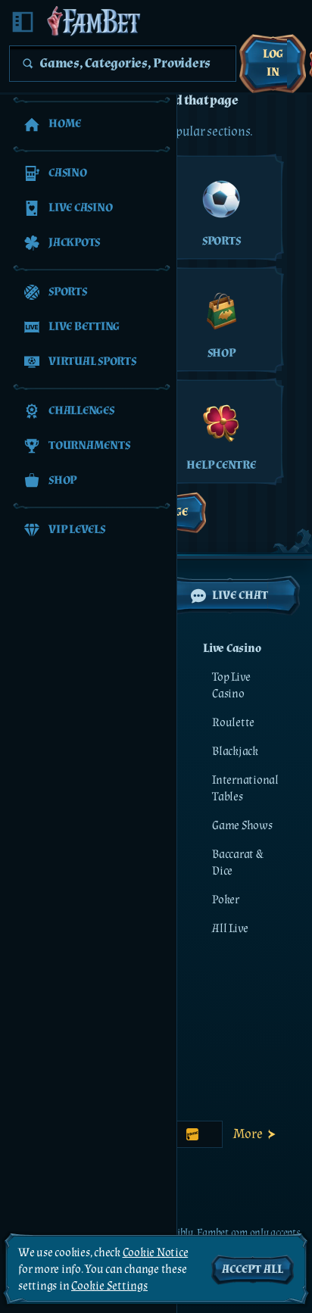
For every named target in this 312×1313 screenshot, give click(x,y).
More (248, 1134)
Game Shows (242, 826)
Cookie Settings (109, 1286)
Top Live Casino (231, 685)
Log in (273, 63)
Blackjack (235, 751)
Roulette (233, 723)
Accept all (252, 1269)
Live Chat (240, 595)
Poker (225, 900)
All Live (230, 929)
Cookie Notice (156, 1253)
